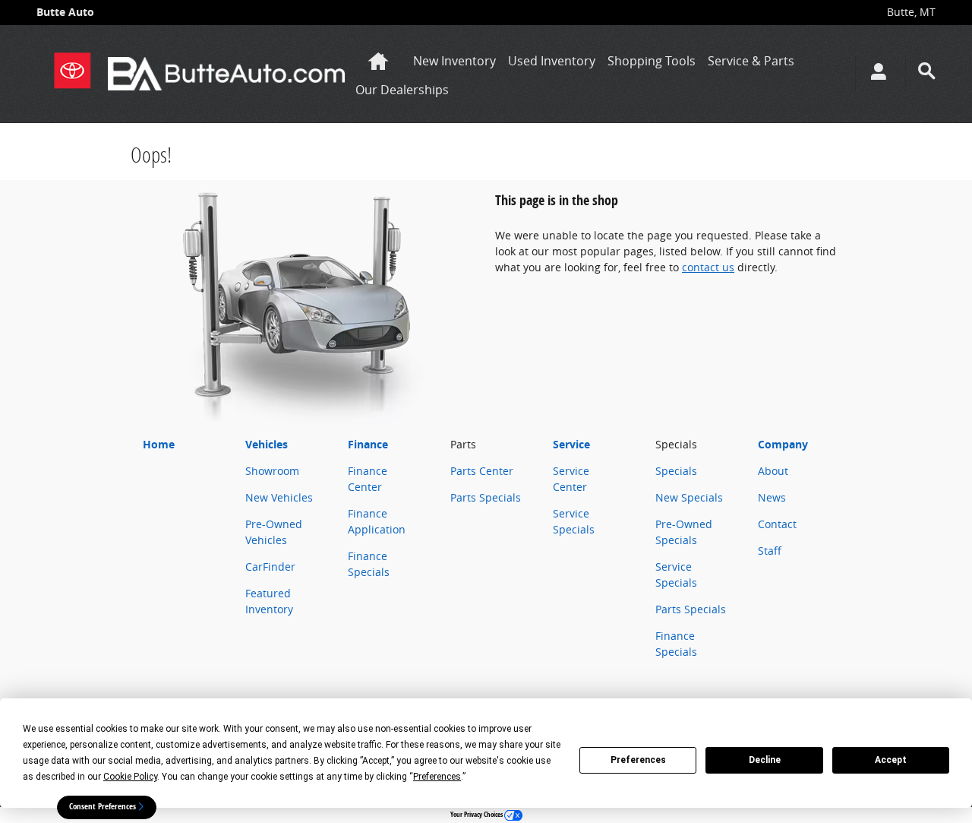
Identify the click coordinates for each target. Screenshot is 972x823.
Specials (676, 471)
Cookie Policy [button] (130, 776)
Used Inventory (551, 60)
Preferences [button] (437, 776)
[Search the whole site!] (927, 71)
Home (159, 444)
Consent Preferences (102, 806)
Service (571, 444)
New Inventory (454, 60)
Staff (769, 550)
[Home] (72, 73)
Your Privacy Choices (477, 814)
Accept (891, 760)
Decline (765, 760)
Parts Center (481, 471)
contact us (708, 267)
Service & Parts (751, 60)
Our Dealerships (402, 89)
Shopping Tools (652, 60)
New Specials (689, 497)
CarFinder (270, 566)
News (772, 497)
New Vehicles (279, 497)
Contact (777, 524)
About (773, 471)
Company (783, 444)
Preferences (638, 760)
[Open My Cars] (874, 73)
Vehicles (266, 444)
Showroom (272, 471)
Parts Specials (485, 497)
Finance (368, 444)
